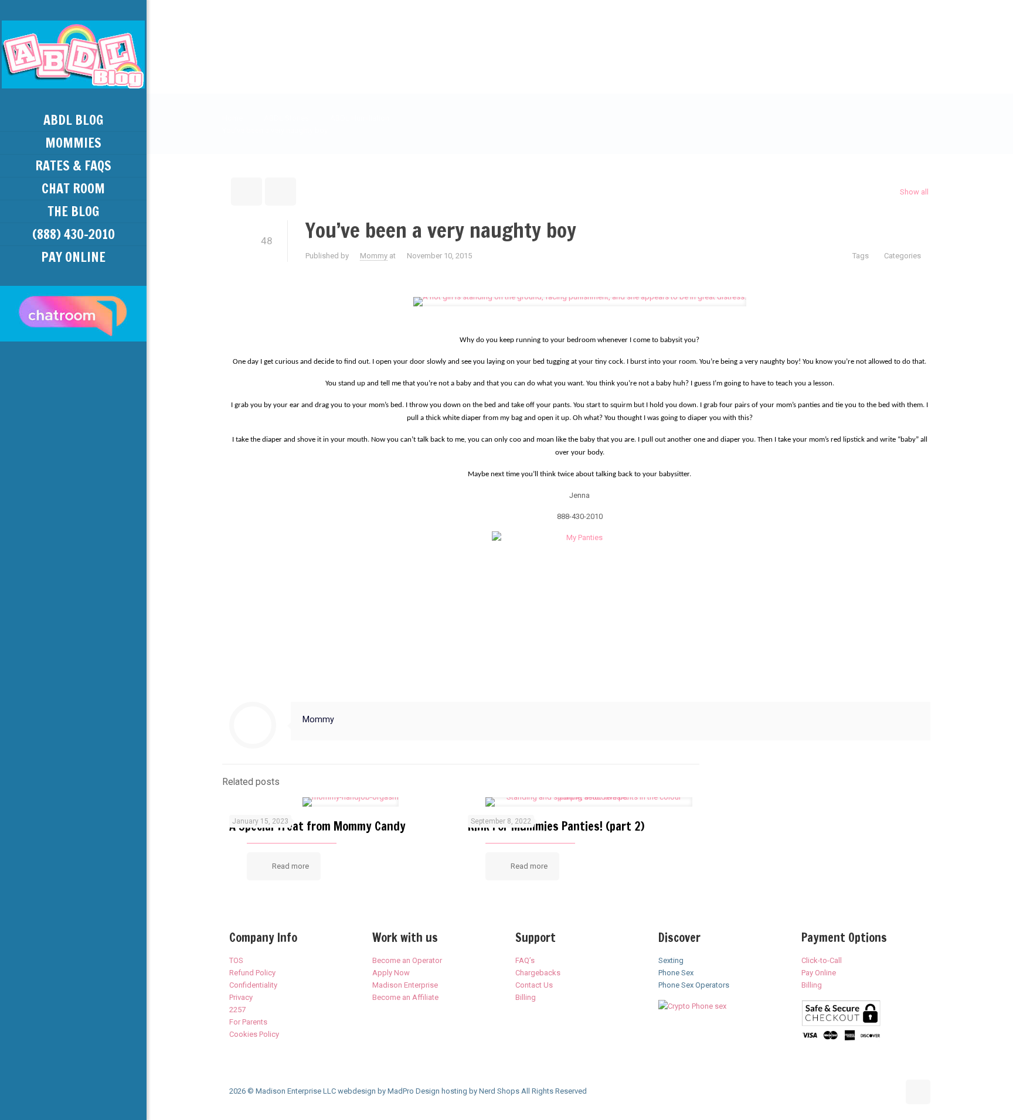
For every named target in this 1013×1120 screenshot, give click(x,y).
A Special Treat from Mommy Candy (317, 826)
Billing (525, 997)
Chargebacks (537, 972)
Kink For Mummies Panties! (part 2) (556, 826)
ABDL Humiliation (359, 118)
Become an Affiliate (405, 997)
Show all (914, 191)
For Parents (248, 1021)
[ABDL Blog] (73, 54)
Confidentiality (253, 985)
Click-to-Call (821, 960)
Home (232, 118)
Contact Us (534, 985)
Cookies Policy (254, 1034)
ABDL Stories (286, 118)
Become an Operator (407, 960)
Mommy (373, 255)
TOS (236, 960)
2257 (237, 1009)
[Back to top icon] (918, 1092)
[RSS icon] (73, 1103)
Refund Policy (252, 972)
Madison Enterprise (405, 985)
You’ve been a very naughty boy (275, 130)
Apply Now (391, 972)
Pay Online (818, 972)
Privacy (241, 997)
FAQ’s (525, 960)
